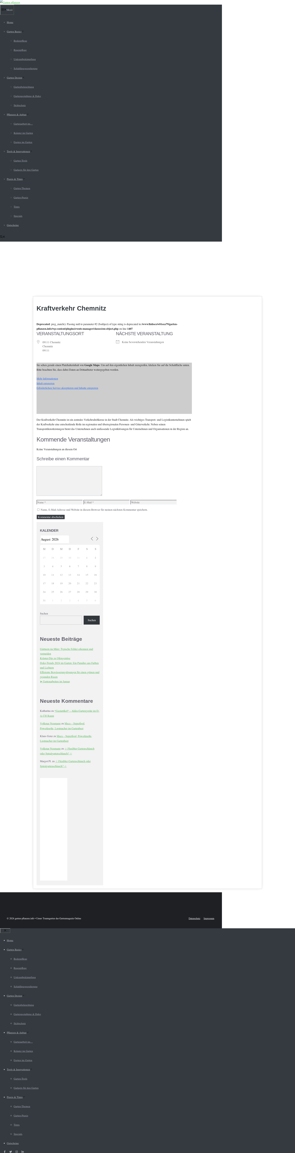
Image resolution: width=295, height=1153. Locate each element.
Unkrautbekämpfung (25, 59)
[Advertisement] (147, 269)
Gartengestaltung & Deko (27, 96)
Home (10, 22)
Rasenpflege (20, 50)
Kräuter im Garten (23, 133)
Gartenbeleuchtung (24, 86)
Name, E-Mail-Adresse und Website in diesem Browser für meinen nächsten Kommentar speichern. (94, 509)
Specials (18, 216)
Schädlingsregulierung (26, 68)
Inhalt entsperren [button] (45, 383)
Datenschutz (194, 918)
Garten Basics (14, 31)
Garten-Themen (22, 188)
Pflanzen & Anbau (16, 114)
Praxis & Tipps (15, 179)
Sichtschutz (20, 105)
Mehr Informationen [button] (47, 378)
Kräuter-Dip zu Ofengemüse (55, 658)
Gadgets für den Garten (26, 169)
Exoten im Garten (23, 142)
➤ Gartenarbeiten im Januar (55, 681)
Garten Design (14, 77)
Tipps (17, 206)
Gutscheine (13, 225)
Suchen (44, 613)
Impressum (209, 918)
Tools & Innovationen (18, 151)
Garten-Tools (20, 160)
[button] (2, 237)
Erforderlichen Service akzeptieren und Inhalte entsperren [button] (67, 388)
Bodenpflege (20, 40)
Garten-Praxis (21, 197)
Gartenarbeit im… (23, 123)
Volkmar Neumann (50, 723)
